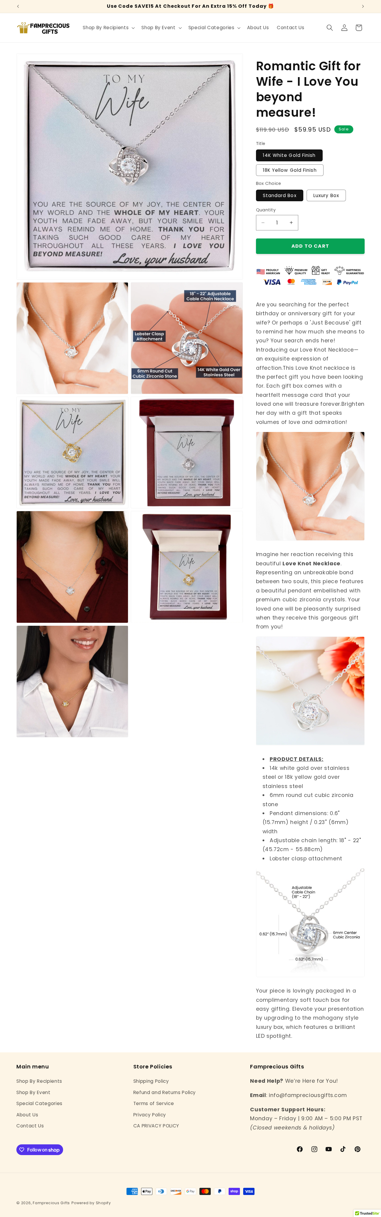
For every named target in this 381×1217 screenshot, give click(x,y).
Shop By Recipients (39, 1081)
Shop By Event (33, 1092)
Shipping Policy (151, 1081)
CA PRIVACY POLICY (156, 1126)
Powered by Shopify (91, 1202)
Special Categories (39, 1103)
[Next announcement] (363, 6)
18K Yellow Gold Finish (290, 170)
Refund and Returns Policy (164, 1092)
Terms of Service (153, 1103)
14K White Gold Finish (289, 155)
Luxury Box (326, 195)
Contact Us (30, 1126)
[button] (108, 28)
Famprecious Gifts (51, 1202)
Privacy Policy (149, 1115)
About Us (27, 1115)
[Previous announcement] (18, 6)
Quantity (266, 210)
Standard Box (279, 195)
